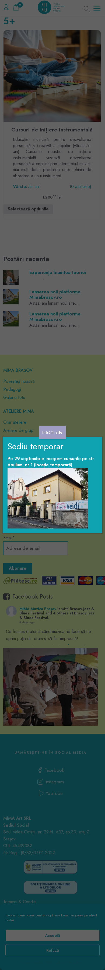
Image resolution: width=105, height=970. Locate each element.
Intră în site (52, 432)
